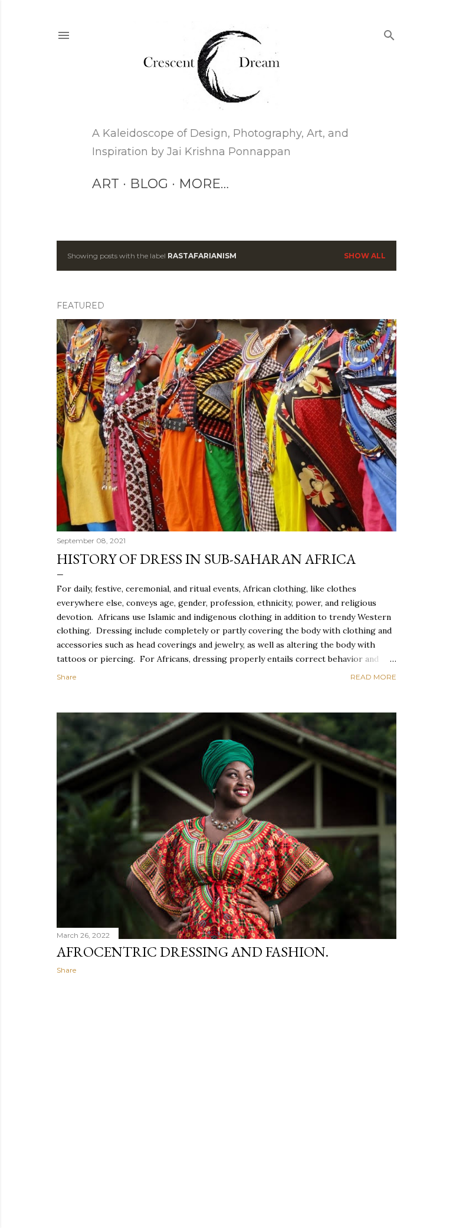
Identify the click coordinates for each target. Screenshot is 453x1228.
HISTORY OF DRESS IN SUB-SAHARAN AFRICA (206, 559)
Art (105, 184)
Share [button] (66, 676)
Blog (149, 184)
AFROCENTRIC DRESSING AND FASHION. (193, 952)
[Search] (389, 32)
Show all (365, 255)
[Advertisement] (226, 1086)
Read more (373, 676)
